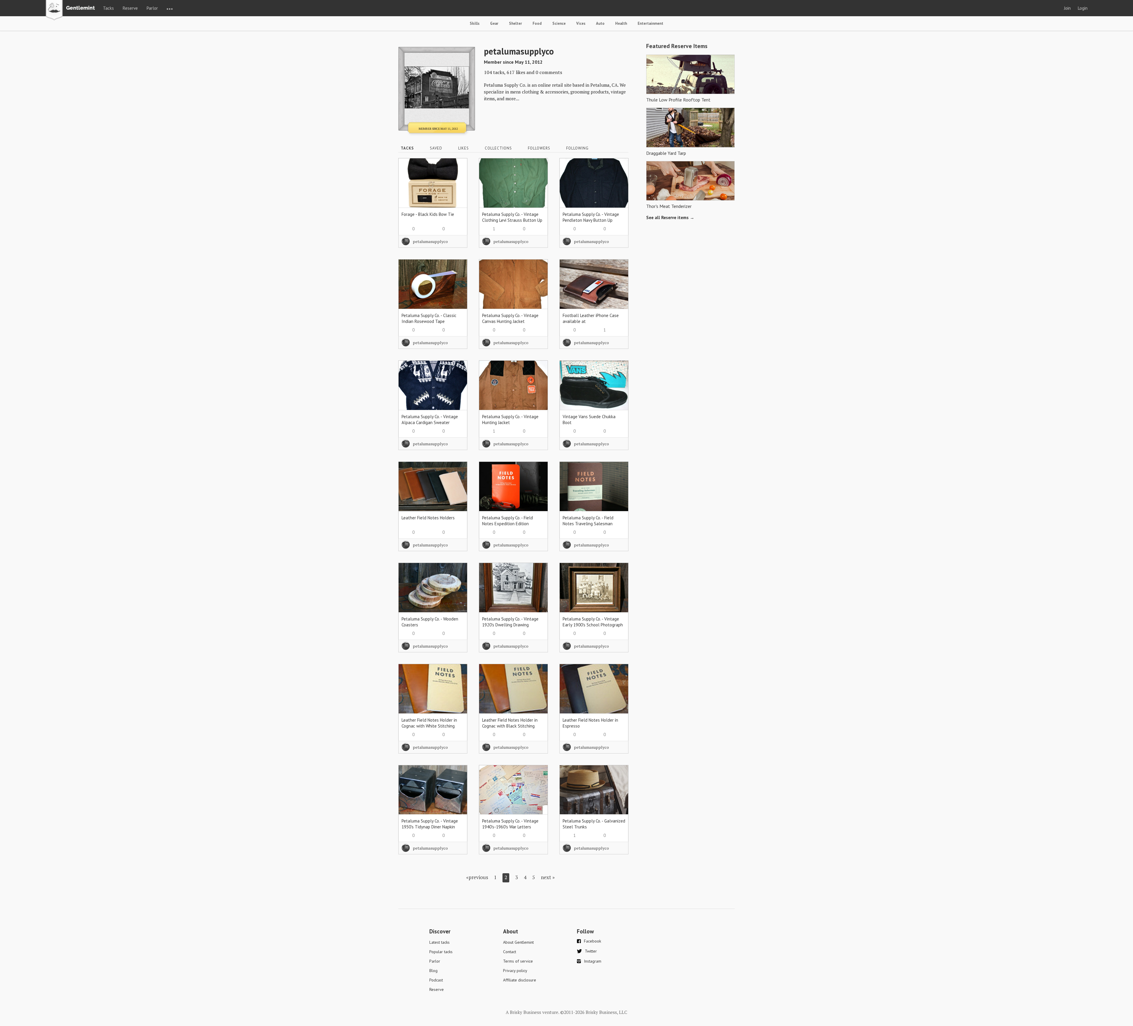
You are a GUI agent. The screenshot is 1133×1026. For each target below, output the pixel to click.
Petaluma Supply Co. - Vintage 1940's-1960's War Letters (510, 824)
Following (577, 148)
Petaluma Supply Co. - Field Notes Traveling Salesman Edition (588, 523)
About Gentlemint (518, 942)
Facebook (592, 941)
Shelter (515, 23)
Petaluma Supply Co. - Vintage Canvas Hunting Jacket (510, 318)
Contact (509, 951)
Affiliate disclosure (519, 980)
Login (1083, 8)
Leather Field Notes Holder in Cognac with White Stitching (429, 723)
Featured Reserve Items (677, 46)
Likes (463, 148)
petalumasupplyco (430, 241)
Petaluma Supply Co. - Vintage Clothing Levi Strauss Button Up (512, 217)
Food (537, 23)
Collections (498, 148)
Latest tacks (439, 942)
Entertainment (650, 23)
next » (548, 877)
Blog (433, 970)
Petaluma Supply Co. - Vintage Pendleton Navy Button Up (591, 217)
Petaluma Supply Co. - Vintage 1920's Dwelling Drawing (510, 622)
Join (1067, 8)
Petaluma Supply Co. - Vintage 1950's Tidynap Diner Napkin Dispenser (430, 826)
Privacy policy (515, 970)
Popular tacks (441, 951)
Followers (539, 148)
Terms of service (518, 961)
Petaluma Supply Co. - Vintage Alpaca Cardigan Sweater (430, 419)
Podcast (436, 980)
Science (559, 23)
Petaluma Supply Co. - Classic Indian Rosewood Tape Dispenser (429, 321)
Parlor (152, 8)
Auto (600, 23)
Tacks (108, 8)
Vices (580, 23)
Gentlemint (71, 10)
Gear (494, 23)
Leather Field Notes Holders (428, 518)
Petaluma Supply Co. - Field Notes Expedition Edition (507, 520)
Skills (474, 23)
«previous (477, 877)
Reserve (130, 8)
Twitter (591, 951)
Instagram (592, 961)
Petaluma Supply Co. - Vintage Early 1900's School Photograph (593, 622)
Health (621, 23)
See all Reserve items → (670, 217)
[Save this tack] (457, 179)
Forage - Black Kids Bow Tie (428, 214)
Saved (436, 148)
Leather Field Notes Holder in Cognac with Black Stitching (510, 723)
